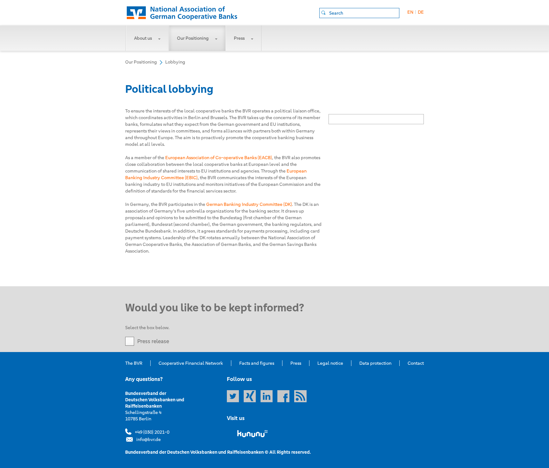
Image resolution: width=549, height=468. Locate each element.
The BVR (133, 363)
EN (410, 12)
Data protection (375, 363)
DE (421, 12)
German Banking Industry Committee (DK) (249, 204)
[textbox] (364, 13)
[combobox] (359, 13)
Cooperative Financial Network (191, 363)
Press (239, 38)
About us (143, 38)
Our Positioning (193, 38)
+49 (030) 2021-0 (152, 432)
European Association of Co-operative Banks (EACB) (218, 157)
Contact (416, 363)
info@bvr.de (148, 439)
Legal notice (330, 363)
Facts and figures (256, 363)
